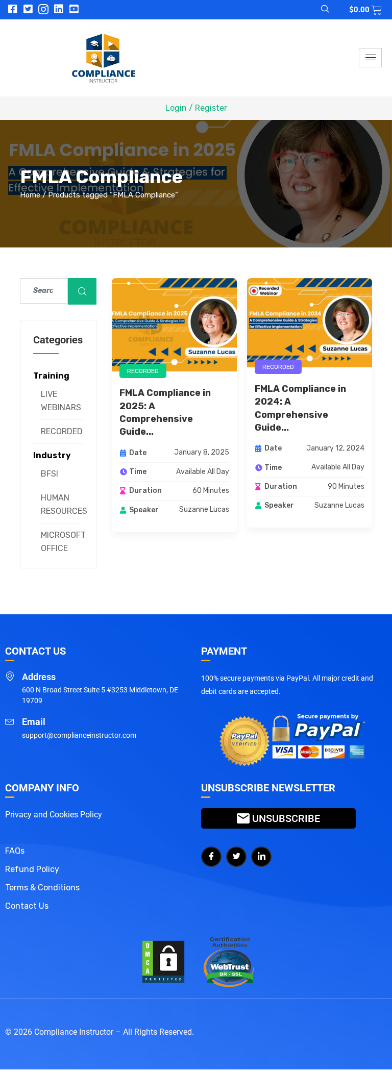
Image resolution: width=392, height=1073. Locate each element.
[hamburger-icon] (370, 57)
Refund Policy (32, 869)
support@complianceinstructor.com (79, 735)
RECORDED (62, 431)
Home (30, 194)
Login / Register (196, 108)
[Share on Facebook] (211, 856)
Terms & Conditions (42, 887)
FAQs (14, 851)
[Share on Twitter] (236, 856)
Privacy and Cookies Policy (53, 814)
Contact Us (26, 906)
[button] (319, 10)
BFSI (49, 474)
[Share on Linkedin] (261, 856)
